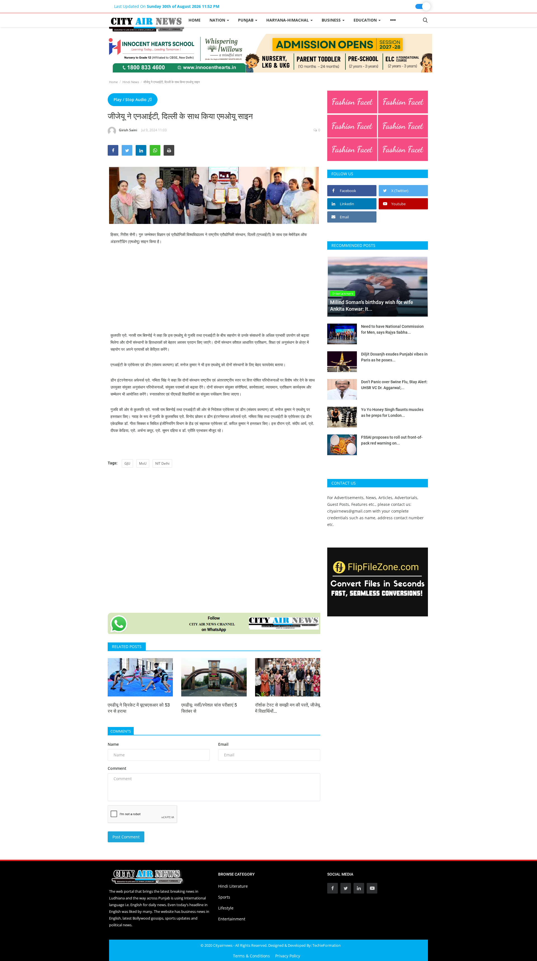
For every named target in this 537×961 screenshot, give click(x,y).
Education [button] (366, 20)
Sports (224, 897)
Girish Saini (128, 130)
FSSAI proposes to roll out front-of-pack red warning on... (392, 440)
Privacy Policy (287, 955)
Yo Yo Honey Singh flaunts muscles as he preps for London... (392, 412)
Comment (117, 768)
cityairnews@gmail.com (349, 511)
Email (223, 744)
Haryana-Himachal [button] (288, 20)
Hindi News (131, 82)
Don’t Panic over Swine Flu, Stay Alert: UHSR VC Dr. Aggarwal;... (394, 385)
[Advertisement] (214, 292)
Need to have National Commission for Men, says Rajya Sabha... (392, 329)
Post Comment (126, 837)
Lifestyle (226, 908)
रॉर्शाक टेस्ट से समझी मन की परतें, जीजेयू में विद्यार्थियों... (287, 708)
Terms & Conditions (251, 955)
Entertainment (231, 919)
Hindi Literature (233, 886)
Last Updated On (166, 6)
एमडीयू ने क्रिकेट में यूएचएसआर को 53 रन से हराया (139, 708)
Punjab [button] (246, 20)
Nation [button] (217, 20)
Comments (120, 731)
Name (113, 744)
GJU (127, 463)
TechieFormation (326, 945)
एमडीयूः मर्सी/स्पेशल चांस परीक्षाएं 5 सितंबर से (209, 708)
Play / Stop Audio (131, 99)
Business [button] (332, 20)
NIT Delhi (162, 463)
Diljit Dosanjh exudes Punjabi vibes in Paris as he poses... (394, 357)
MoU (143, 463)
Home (195, 20)
